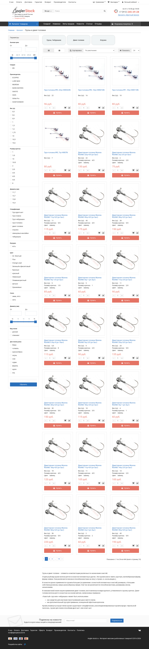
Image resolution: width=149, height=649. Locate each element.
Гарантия (38, 2)
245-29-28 (129, 12)
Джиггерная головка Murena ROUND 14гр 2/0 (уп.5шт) (123, 466)
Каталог (20, 30)
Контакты (72, 2)
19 (59, 559)
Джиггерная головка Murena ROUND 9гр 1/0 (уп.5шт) (55, 279)
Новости (80, 24)
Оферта (42, 630)
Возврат (48, 2)
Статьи (89, 24)
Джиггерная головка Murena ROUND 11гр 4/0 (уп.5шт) (89, 466)
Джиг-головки (78, 40)
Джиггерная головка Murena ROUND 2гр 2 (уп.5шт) (89, 529)
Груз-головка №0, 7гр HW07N (56, 152)
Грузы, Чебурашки (54, 40)
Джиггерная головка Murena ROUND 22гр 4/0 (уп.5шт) (89, 153)
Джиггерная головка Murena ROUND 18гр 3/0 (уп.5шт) (89, 404)
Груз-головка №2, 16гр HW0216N (91, 90)
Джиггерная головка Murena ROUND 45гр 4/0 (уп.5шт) (89, 216)
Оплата (19, 2)
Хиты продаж (68, 24)
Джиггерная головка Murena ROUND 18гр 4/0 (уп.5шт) (55, 466)
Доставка (28, 2)
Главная (11, 30)
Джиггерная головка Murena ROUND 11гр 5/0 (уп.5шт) (55, 216)
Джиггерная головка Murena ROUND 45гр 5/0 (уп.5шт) (123, 529)
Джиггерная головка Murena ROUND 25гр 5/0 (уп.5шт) (123, 341)
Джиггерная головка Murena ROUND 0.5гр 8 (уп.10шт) (55, 341)
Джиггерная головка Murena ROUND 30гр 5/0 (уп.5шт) (55, 404)
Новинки (56, 24)
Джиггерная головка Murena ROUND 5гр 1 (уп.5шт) (89, 279)
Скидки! (46, 24)
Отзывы (98, 24)
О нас (11, 2)
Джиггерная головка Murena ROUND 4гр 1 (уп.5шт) (123, 404)
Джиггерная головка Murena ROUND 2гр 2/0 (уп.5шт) (123, 153)
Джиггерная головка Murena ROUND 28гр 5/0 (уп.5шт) (123, 216)
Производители (60, 2)
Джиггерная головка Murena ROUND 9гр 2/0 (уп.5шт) (89, 341)
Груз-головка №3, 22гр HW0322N (57, 90)
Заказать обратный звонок (128, 15)
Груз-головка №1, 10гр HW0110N (125, 90)
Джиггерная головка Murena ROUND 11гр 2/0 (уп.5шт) (123, 279)
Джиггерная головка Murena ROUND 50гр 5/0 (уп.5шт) (55, 529)
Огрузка (103, 40)
